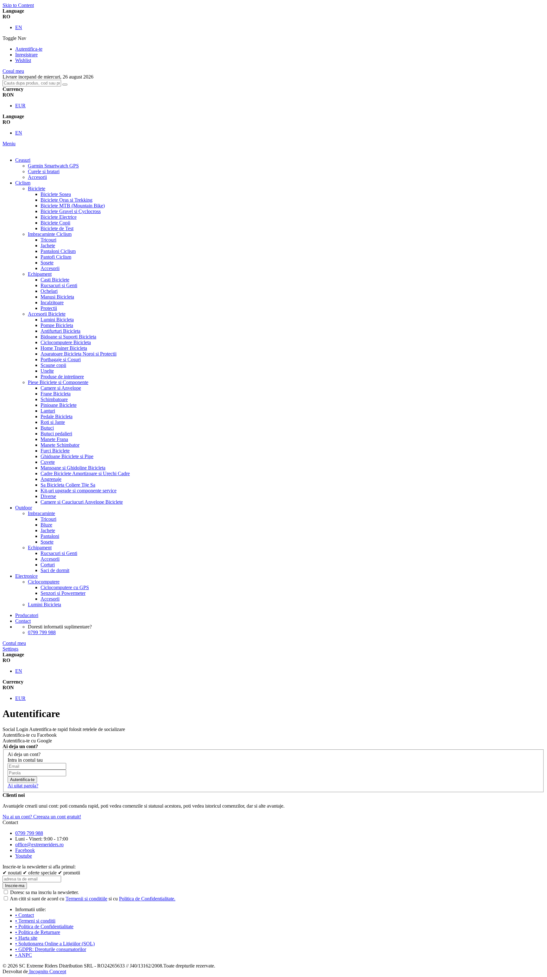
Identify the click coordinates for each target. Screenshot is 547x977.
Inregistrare (26, 54)
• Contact (24, 915)
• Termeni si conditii (35, 920)
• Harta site (26, 938)
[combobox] (32, 83)
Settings (10, 649)
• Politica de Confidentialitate (44, 926)
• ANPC (23, 955)
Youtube (23, 856)
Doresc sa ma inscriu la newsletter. (44, 892)
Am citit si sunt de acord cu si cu (92, 898)
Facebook (25, 850)
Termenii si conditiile (86, 898)
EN (18, 27)
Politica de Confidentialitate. (147, 898)
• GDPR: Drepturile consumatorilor (50, 949)
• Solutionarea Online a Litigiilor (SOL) (55, 943)
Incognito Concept (47, 971)
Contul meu (14, 643)
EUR (20, 105)
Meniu (9, 143)
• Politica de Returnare (37, 932)
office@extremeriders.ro (39, 844)
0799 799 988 (42, 632)
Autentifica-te (28, 49)
